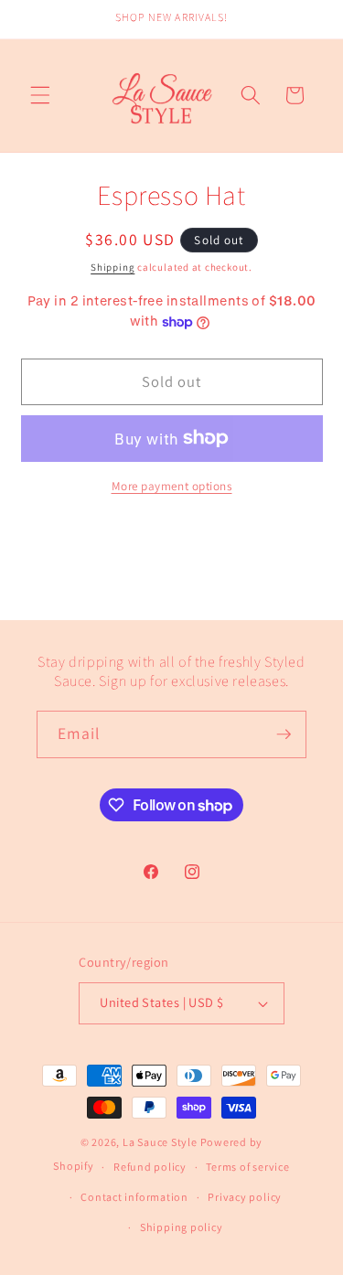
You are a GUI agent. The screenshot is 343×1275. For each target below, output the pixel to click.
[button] (40, 95)
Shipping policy (181, 1227)
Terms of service (247, 1166)
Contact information (134, 1197)
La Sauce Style (160, 1142)
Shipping (112, 267)
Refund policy (150, 1166)
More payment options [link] (172, 486)
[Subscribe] (283, 734)
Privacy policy (245, 1197)
